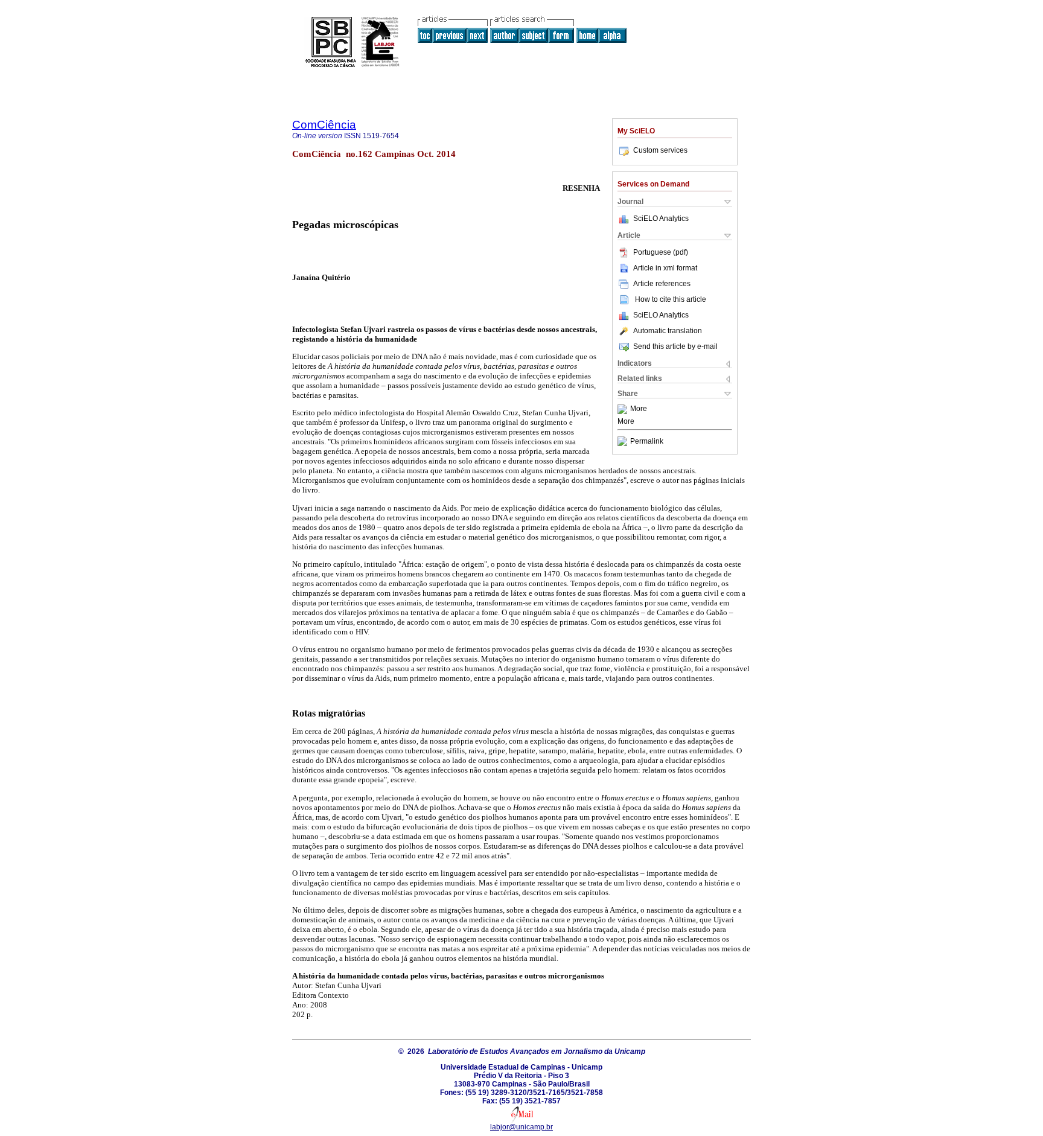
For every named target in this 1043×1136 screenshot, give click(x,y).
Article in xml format (665, 268)
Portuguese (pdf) (660, 252)
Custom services (660, 150)
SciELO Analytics (661, 218)
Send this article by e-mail (675, 346)
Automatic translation (667, 331)
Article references (662, 283)
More (638, 409)
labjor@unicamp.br (521, 1127)
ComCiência (324, 124)
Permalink (646, 441)
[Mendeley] (623, 409)
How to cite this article (670, 299)
